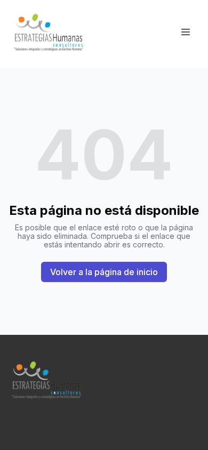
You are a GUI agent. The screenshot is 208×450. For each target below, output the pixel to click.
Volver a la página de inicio (104, 272)
